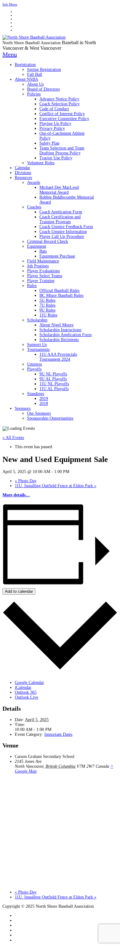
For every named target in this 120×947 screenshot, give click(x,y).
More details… (16, 495)
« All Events (13, 437)
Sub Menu (9, 4)
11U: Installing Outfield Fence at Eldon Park (55, 485)
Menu (9, 54)
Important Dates (58, 734)
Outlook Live (26, 697)
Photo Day (26, 481)
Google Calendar (29, 682)
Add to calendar (19, 591)
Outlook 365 (26, 692)
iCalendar (23, 687)
